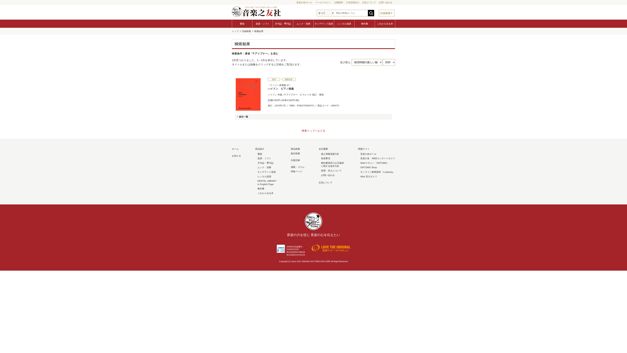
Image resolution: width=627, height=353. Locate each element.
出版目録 (295, 160)
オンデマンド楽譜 (324, 23)
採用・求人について (331, 170)
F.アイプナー (291, 94)
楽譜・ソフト (262, 23)
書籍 (242, 23)
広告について (369, 2)
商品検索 (295, 149)
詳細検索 (385, 13)
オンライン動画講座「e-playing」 (377, 172)
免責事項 (325, 158)
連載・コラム (298, 167)
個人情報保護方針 (330, 154)
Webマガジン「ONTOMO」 (374, 163)
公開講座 (338, 2)
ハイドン (272, 94)
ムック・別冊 (303, 23)
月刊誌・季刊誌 (283, 23)
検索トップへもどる (313, 130)
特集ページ (296, 171)
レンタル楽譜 (344, 23)
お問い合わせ (385, 2)
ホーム (235, 149)
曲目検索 (295, 153)
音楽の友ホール (304, 2)
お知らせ (236, 155)
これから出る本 (385, 23)
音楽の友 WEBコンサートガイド (377, 158)
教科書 (364, 23)
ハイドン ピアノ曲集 (281, 88)
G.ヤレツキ (306, 94)
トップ (235, 31)
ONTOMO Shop (368, 167)
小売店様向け (353, 2)
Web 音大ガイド (368, 176)
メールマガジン (323, 2)
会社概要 (323, 149)
